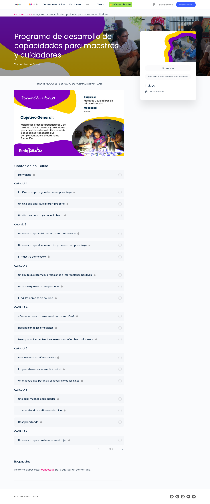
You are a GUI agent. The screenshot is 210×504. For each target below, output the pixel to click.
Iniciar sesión (166, 4)
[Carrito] (154, 4)
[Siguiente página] (122, 449)
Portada (18, 14)
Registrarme (185, 4)
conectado (48, 469)
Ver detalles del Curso (27, 64)
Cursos (28, 14)
